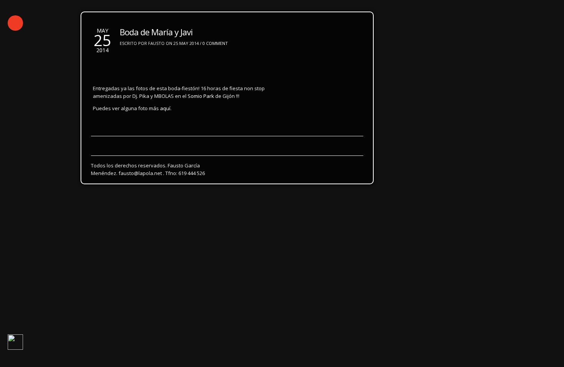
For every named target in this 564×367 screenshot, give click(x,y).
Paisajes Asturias (90, 128)
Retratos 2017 (164, 114)
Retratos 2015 (262, 114)
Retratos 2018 (114, 114)
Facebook (167, 143)
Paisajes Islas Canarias (156, 128)
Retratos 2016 (213, 114)
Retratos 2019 (65, 114)
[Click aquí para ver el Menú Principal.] (15, 23)
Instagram (104, 143)
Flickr (137, 143)
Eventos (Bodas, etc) (226, 128)
